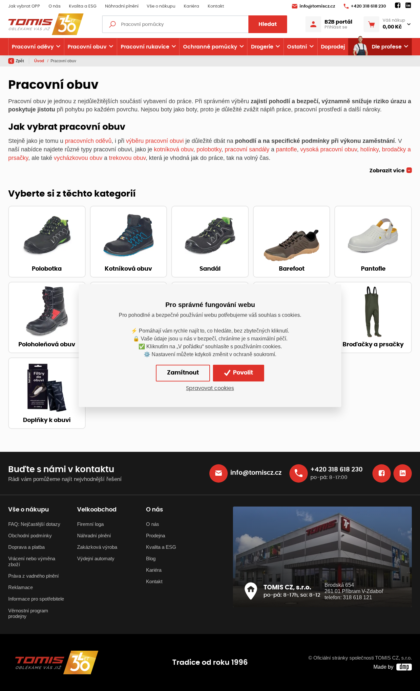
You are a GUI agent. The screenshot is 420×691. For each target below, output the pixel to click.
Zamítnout (183, 373)
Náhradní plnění (121, 6)
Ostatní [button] (297, 46)
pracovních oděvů (88, 140)
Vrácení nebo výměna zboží (31, 561)
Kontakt (216, 6)
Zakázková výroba (97, 547)
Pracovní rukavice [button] (145, 46)
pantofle (286, 149)
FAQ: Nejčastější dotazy (34, 524)
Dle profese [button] (387, 46)
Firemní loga (90, 524)
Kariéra (191, 6)
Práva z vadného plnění (33, 576)
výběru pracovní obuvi (155, 140)
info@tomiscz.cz (317, 6)
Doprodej (333, 46)
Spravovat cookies (210, 388)
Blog (151, 558)
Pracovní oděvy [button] (33, 46)
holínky (369, 149)
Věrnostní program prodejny (28, 613)
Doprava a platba (26, 547)
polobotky (209, 149)
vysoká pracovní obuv (328, 149)
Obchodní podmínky (30, 535)
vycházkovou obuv (78, 157)
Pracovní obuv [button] (87, 46)
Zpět (20, 61)
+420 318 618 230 (368, 6)
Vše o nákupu (161, 6)
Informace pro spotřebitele (36, 599)
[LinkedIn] (408, 5)
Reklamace (20, 587)
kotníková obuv (173, 149)
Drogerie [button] (262, 46)
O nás (55, 6)
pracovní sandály (247, 149)
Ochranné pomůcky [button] (210, 46)
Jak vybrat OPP (24, 6)
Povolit (242, 373)
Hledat (268, 24)
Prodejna (155, 535)
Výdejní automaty (96, 558)
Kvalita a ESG (82, 6)
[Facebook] (397, 5)
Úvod (39, 61)
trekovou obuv (127, 157)
